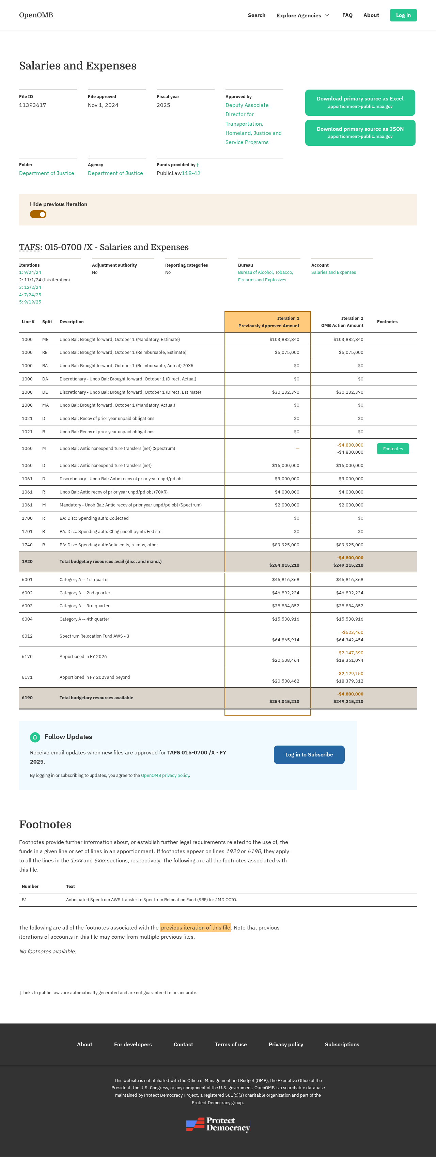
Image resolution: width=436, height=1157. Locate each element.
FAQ (347, 15)
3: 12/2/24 (30, 287)
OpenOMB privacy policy (165, 775)
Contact (183, 1044)
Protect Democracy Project (171, 1095)
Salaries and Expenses (333, 272)
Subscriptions (342, 1044)
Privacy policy (286, 1044)
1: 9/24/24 (30, 272)
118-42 (191, 173)
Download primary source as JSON (360, 132)
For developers (133, 1044)
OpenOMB (36, 15)
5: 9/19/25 (30, 302)
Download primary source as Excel (360, 102)
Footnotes (393, 449)
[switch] (38, 214)
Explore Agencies (300, 15)
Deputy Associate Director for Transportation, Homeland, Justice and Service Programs (253, 123)
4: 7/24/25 (30, 295)
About (371, 15)
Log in (403, 15)
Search (257, 15)
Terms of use (231, 1044)
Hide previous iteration (58, 204)
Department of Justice (46, 173)
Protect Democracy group (217, 1103)
